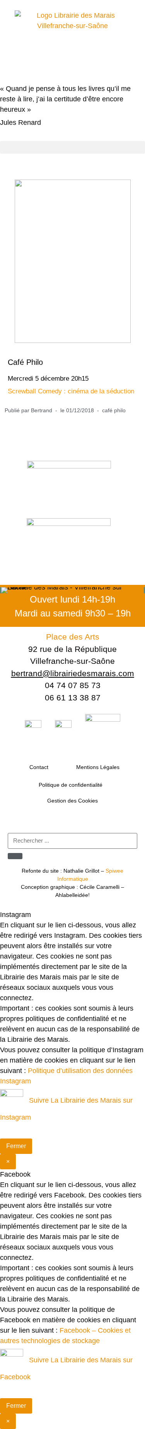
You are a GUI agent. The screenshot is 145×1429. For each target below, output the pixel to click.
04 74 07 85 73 (73, 685)
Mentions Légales (97, 767)
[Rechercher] (15, 856)
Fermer (16, 1146)
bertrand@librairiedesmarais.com (72, 673)
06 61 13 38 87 (73, 697)
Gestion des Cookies (72, 801)
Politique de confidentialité (70, 785)
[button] (72, 147)
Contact (38, 767)
